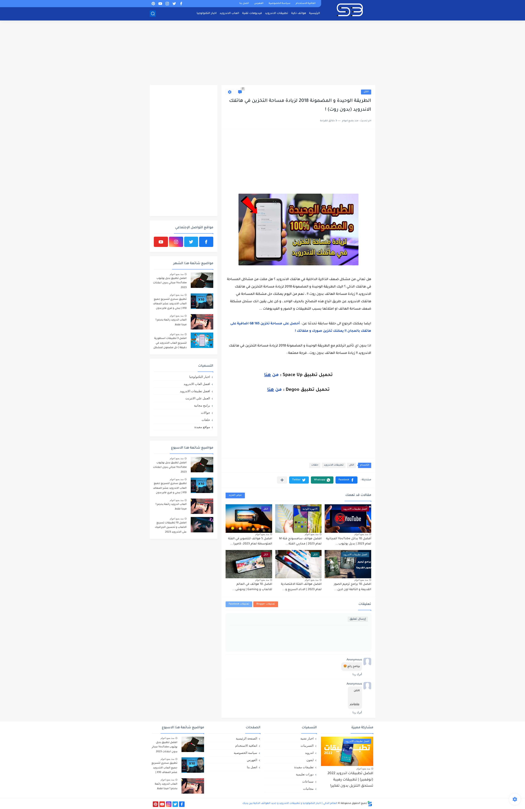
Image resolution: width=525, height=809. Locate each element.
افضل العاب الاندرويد (197, 384)
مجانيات (308, 788)
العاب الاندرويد (229, 13)
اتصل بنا (244, 3)
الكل (366, 92)
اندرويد (309, 752)
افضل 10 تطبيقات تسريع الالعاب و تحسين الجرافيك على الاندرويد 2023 (171, 528)
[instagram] (167, 3)
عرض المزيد (235, 495)
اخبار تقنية (307, 738)
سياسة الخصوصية (279, 3)
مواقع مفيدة (202, 427)
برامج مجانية (202, 405)
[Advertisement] (262, 53)
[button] (346, 480)
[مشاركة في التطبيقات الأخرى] (282, 480)
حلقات (314, 465)
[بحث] (153, 13)
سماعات (308, 781)
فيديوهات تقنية (252, 13)
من (271, 375)
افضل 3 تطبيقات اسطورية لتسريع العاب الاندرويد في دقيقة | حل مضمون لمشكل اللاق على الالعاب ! (170, 343)
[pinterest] (153, 3)
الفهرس (258, 3)
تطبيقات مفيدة (304, 767)
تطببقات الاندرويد (334, 465)
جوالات (205, 412)
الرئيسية (314, 13)
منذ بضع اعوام (361, 534)
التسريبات (307, 745)
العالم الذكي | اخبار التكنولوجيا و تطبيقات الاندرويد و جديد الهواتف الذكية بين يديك (289, 803)
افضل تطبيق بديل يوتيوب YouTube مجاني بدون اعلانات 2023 (170, 283)
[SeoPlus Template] (369, 803)
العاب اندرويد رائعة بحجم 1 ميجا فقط (171, 322)
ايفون (310, 760)
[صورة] (202, 280)
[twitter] (174, 3)
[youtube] (160, 3)
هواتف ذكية (298, 13)
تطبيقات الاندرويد (276, 13)
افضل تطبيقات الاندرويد (195, 391)
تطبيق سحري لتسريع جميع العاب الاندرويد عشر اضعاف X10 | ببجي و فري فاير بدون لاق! (170, 304)
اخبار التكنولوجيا (207, 13)
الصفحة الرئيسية (246, 738)
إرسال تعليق (358, 619)
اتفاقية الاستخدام (305, 3)
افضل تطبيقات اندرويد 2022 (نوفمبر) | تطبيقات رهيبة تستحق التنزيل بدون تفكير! (350, 780)
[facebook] (181, 3)
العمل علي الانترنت (197, 398)
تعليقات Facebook (239, 604)
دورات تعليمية (305, 774)
